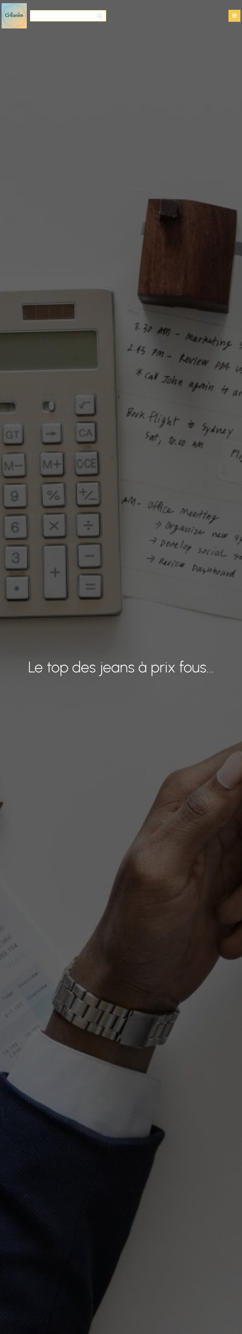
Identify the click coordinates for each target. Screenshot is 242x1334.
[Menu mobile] (234, 16)
